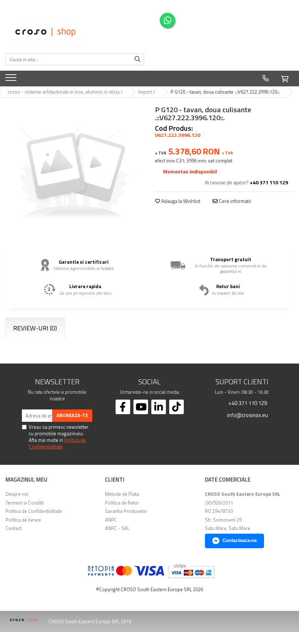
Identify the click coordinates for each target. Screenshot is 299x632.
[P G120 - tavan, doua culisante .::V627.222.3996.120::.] (74, 172)
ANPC (111, 519)
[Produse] (11, 79)
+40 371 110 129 (247, 403)
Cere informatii (234, 201)
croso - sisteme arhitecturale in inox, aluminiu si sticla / (66, 92)
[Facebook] (123, 407)
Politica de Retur (122, 502)
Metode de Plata (122, 494)
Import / (147, 92)
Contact (13, 528)
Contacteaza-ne (239, 540)
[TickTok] (176, 407)
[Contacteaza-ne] (265, 78)
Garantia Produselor (126, 511)
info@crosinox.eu (247, 415)
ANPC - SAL (117, 528)
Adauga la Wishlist (180, 201)
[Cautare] (137, 59)
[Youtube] (140, 407)
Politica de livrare (23, 519)
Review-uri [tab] (35, 328)
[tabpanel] (74, 172)
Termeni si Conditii (24, 502)
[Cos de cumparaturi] (285, 78)
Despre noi (16, 494)
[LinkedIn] (158, 407)
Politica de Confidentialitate (57, 443)
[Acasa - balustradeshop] (74, 32)
